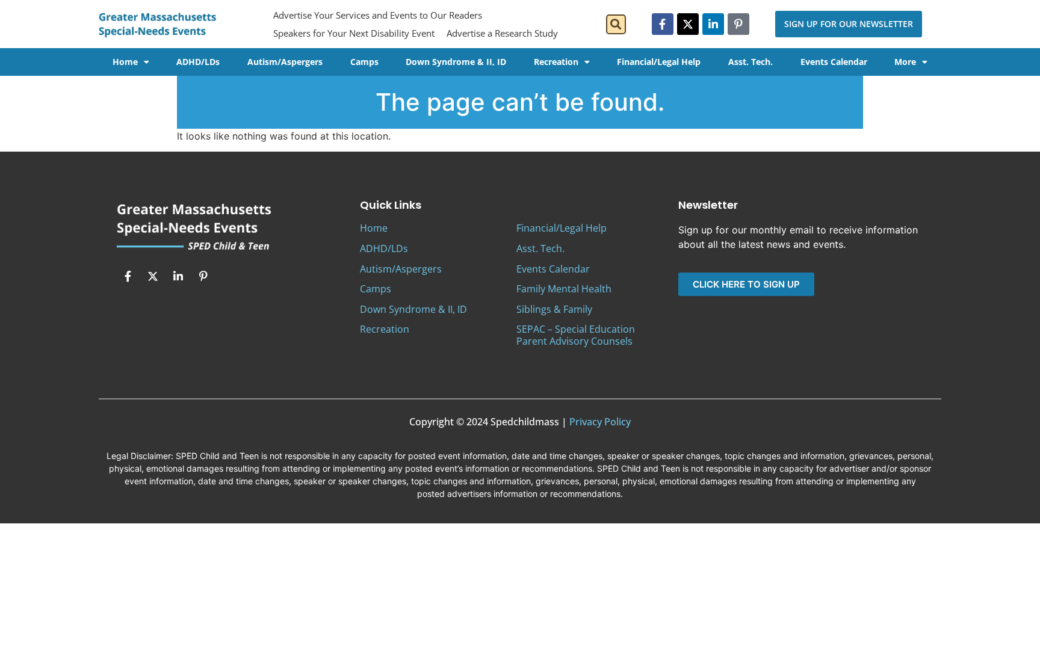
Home (125, 61)
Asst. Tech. (750, 61)
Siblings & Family (554, 309)
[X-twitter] (688, 24)
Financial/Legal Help (659, 61)
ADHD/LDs (198, 61)
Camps (364, 61)
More (905, 61)
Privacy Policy (600, 421)
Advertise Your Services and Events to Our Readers (377, 15)
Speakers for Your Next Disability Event (354, 33)
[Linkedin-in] (713, 24)
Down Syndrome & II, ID (456, 61)
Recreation (556, 61)
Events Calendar (833, 61)
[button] (616, 24)
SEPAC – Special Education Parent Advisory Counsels (575, 334)
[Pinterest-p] (738, 24)
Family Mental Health (563, 288)
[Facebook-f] (662, 24)
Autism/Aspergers (285, 61)
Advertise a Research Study (502, 33)
